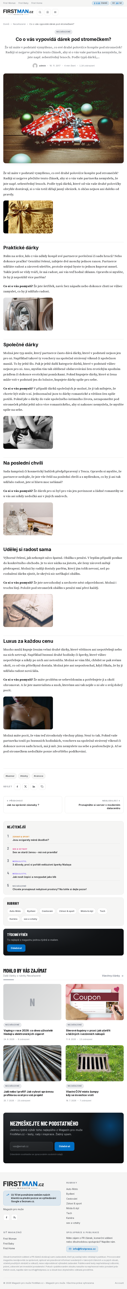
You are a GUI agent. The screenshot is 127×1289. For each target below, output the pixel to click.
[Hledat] (40, 12)
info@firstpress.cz (84, 1248)
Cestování (47, 911)
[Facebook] (6, 1217)
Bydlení (31, 911)
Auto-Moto (15, 911)
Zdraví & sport (66, 911)
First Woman (9, 3)
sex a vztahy (30, 919)
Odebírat (16, 948)
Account (119, 1283)
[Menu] (55, 12)
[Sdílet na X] (25, 786)
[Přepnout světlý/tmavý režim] (47, 12)
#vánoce (38, 776)
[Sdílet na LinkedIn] (34, 786)
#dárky (24, 776)
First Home (36, 3)
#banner (10, 776)
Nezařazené (19, 24)
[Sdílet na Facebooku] (17, 786)
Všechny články (111, 975)
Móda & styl (87, 911)
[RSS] (14, 1217)
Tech (102, 911)
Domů (6, 24)
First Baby (23, 3)
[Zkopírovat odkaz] (42, 786)
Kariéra (13, 919)
